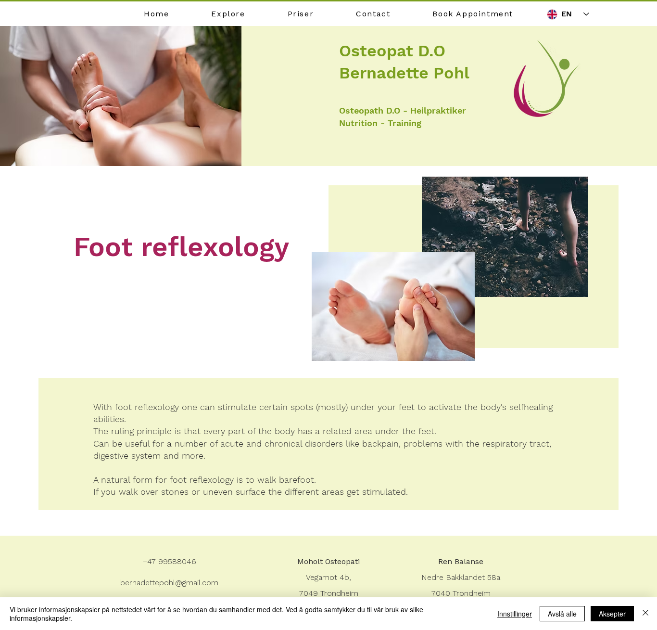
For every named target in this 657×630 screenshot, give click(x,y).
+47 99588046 (169, 561)
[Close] (645, 613)
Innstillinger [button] (514, 613)
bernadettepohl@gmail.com (169, 582)
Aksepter (612, 613)
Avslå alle (562, 613)
